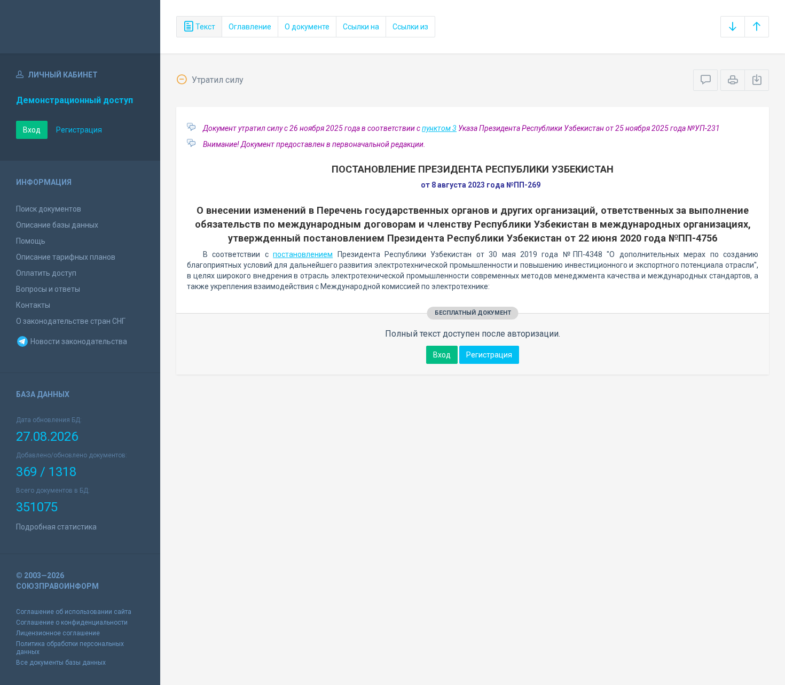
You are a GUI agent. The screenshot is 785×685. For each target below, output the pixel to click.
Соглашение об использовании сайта (73, 612)
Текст (204, 26)
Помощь (30, 241)
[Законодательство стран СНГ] (80, 26)
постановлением (303, 254)
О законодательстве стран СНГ (70, 321)
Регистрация (79, 130)
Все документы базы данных (61, 662)
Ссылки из (410, 26)
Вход (32, 130)
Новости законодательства (78, 341)
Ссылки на (361, 26)
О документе (307, 26)
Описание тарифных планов (65, 257)
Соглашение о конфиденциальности (72, 622)
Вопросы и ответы (48, 289)
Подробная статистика (56, 527)
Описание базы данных (57, 225)
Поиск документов (48, 209)
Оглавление (250, 26)
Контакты (33, 305)
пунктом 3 (439, 128)
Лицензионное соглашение (58, 633)
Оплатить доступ (46, 273)
